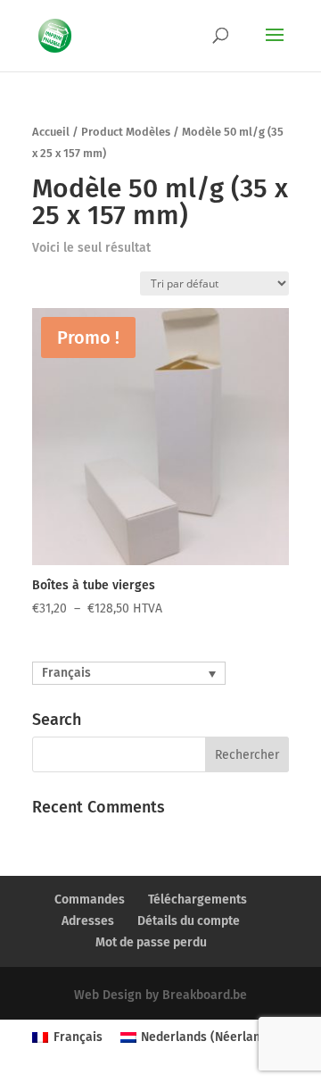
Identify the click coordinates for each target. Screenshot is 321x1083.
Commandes (89, 899)
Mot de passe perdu (151, 942)
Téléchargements (197, 899)
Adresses (88, 921)
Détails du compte (188, 921)
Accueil (51, 131)
